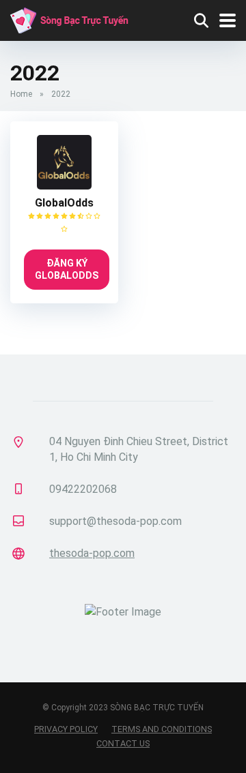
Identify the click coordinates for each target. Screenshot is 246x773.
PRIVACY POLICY (66, 729)
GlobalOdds (64, 202)
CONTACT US (123, 743)
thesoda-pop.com (92, 553)
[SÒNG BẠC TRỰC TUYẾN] (69, 18)
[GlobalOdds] (64, 185)
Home (21, 94)
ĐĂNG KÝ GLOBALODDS (66, 269)
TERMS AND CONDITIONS (161, 729)
